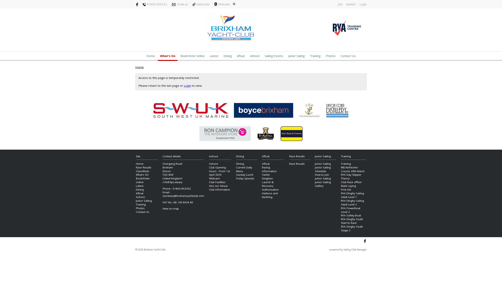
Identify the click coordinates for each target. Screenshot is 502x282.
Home (150, 56)
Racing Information (269, 169)
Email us (182, 4)
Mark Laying (348, 186)
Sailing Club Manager (355, 249)
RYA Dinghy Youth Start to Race (352, 221)
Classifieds (142, 171)
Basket (351, 4)
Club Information (219, 189)
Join (340, 4)
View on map (171, 208)
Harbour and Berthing (270, 195)
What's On (167, 56)
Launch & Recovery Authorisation (270, 185)
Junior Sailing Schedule (323, 169)
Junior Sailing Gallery (323, 184)
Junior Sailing (296, 56)
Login (363, 4)
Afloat (241, 56)
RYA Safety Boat (351, 215)
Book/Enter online (192, 56)
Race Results (143, 167)
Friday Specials (245, 178)
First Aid (346, 189)
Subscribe (203, 4)
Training (315, 56)
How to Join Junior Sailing (323, 176)
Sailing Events (274, 56)
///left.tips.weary (172, 182)
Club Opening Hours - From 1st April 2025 (219, 171)
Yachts (266, 174)
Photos (331, 56)
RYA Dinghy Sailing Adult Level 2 (352, 202)
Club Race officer (351, 182)
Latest (214, 56)
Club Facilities (217, 182)
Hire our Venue (218, 186)
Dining (228, 56)
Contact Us (348, 56)
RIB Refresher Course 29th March (353, 169)
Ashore (255, 56)
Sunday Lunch (244, 174)
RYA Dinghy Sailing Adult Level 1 (352, 195)
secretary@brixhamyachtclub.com (183, 196)
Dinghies (267, 178)
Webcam (224, 4)
